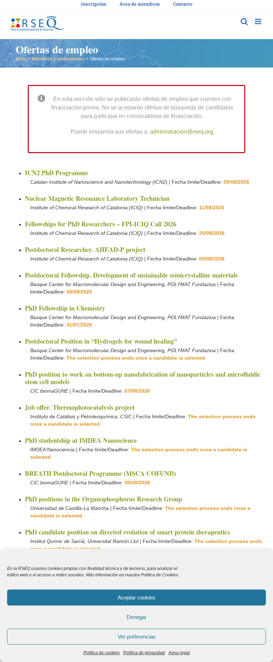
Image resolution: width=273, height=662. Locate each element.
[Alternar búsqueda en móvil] (244, 21)
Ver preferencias (137, 637)
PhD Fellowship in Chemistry (65, 308)
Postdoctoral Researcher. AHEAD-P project (85, 249)
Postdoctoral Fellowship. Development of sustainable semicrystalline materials (131, 275)
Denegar (136, 617)
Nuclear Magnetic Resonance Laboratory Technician (97, 198)
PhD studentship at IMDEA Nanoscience (81, 440)
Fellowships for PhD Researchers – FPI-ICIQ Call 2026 (100, 223)
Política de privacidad (144, 652)
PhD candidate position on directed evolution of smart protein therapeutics (127, 532)
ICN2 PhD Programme (56, 172)
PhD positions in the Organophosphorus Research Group (103, 499)
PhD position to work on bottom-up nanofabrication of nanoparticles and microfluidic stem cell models (143, 378)
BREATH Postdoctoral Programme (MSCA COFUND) (100, 473)
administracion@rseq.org (181, 132)
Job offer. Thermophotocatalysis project (80, 407)
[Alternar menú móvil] (258, 21)
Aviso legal (179, 652)
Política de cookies (102, 652)
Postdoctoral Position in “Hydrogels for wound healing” (101, 341)
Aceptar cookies (136, 597)
